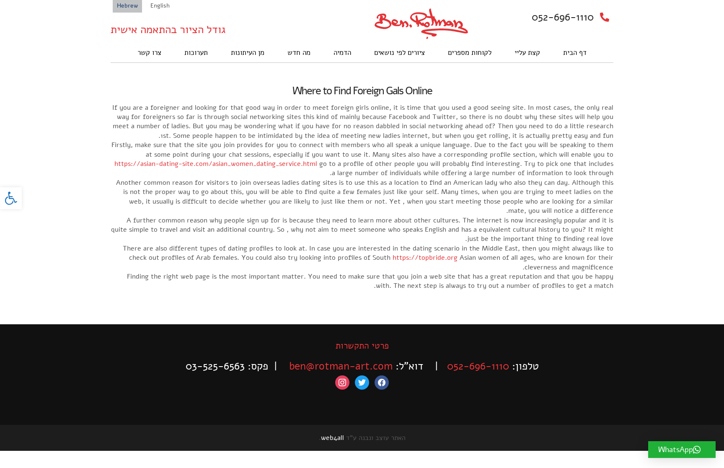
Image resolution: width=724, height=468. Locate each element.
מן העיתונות (247, 52)
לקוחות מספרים (469, 52)
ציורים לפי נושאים (399, 52)
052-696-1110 (563, 17)
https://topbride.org (425, 257)
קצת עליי (527, 52)
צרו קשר (149, 52)
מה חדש (298, 52)
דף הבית (575, 52)
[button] (11, 198)
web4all (332, 437)
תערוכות (196, 52)
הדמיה (342, 52)
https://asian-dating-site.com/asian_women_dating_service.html (215, 163)
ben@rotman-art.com (341, 366)
